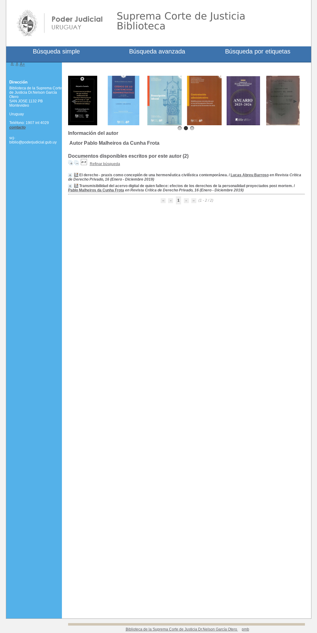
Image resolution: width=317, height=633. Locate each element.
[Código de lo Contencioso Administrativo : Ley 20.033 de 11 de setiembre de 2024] (124, 124)
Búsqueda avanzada (157, 51)
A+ (22, 64)
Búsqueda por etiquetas (257, 51)
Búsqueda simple (56, 51)
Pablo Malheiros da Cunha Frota (96, 190)
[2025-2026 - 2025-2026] (243, 124)
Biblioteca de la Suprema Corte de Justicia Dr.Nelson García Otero (182, 629)
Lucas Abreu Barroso (250, 175)
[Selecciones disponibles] (84, 164)
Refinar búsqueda (105, 164)
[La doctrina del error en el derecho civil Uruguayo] (283, 124)
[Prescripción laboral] (164, 124)
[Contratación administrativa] (204, 124)
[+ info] (70, 175)
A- (12, 64)
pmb (245, 629)
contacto (17, 127)
